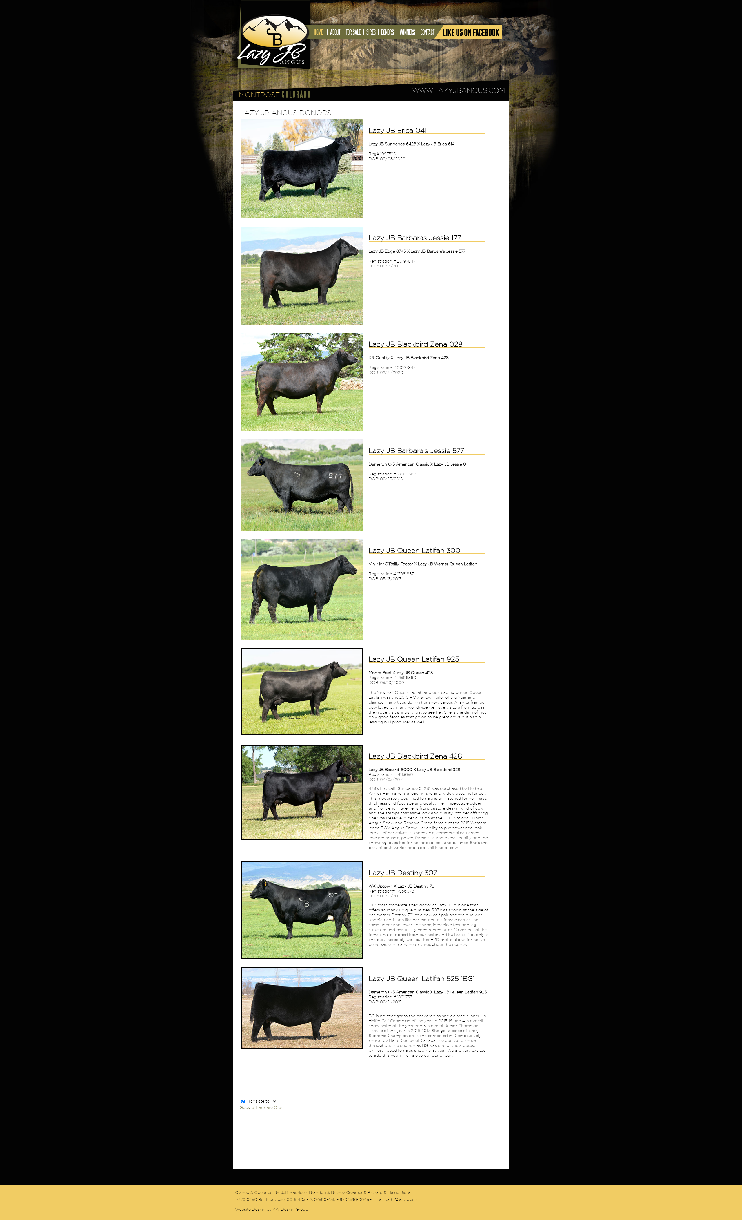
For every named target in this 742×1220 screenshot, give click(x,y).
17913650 (404, 774)
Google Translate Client (262, 1107)
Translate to (258, 1101)
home (318, 32)
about (335, 32)
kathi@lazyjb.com (402, 1199)
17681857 (405, 574)
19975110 (388, 154)
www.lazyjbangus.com (458, 90)
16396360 (406, 678)
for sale (353, 32)
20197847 (406, 261)
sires (371, 32)
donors (387, 32)
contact (427, 32)
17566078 (405, 891)
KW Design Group (290, 1209)
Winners (407, 32)
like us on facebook (471, 32)
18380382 (406, 474)
